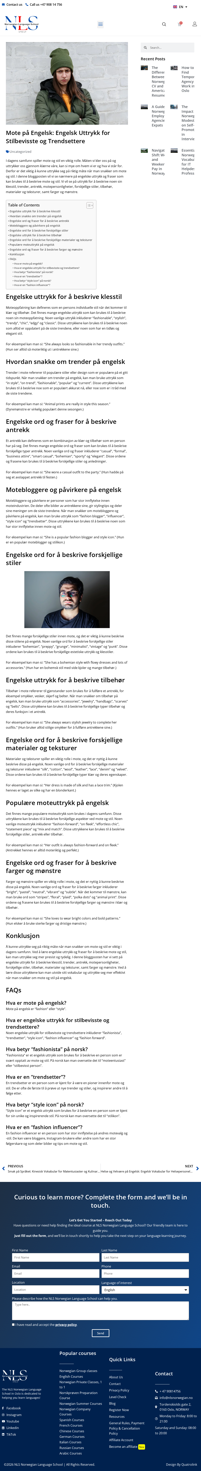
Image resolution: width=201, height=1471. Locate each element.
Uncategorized (20, 151)
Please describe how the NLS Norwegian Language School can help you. (65, 1298)
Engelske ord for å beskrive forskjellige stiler (39, 230)
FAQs (13, 259)
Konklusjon (17, 254)
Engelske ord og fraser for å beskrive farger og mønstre (46, 249)
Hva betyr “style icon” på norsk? (32, 280)
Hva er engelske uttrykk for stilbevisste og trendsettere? (46, 268)
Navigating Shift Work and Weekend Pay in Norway (161, 162)
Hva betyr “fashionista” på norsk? (33, 272)
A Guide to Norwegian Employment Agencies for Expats (162, 115)
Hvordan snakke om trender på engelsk (36, 216)
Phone (106, 1266)
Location (18, 1282)
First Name (20, 1250)
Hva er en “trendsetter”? (28, 276)
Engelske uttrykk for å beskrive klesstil (35, 211)
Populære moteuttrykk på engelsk (32, 244)
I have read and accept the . (47, 1325)
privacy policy (66, 1325)
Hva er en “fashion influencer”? (32, 285)
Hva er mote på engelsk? (28, 263)
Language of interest (116, 1283)
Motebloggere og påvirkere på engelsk (35, 225)
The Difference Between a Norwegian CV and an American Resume (161, 81)
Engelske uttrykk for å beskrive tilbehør (36, 235)
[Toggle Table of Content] (87, 205)
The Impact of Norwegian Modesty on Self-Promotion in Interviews (191, 122)
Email (16, 1266)
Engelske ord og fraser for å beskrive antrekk (39, 221)
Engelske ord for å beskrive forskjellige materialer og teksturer (51, 240)
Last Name (109, 1250)
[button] (100, 24)
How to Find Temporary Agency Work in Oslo (191, 79)
